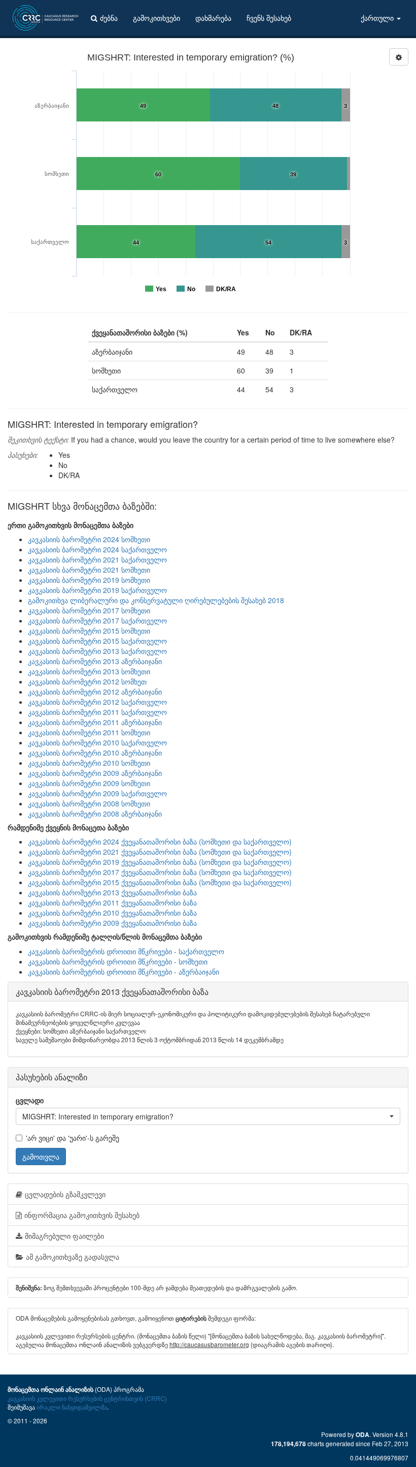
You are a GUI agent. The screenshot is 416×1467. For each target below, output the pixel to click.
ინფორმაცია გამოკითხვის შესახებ (82, 1215)
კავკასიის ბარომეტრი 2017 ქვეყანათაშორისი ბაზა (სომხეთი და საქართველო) (160, 872)
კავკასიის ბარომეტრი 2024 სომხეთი (89, 539)
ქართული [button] (378, 18)
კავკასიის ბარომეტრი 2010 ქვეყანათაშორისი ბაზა (112, 913)
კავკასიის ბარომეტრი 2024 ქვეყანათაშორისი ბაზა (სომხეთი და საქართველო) (160, 841)
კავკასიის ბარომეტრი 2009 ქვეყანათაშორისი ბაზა (112, 923)
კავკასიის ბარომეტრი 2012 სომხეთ (87, 681)
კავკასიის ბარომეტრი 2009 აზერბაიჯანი (95, 773)
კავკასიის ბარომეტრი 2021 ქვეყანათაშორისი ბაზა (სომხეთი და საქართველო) (160, 852)
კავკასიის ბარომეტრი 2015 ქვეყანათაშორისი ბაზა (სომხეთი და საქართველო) (160, 882)
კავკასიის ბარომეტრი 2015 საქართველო (97, 641)
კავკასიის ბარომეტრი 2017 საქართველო (97, 620)
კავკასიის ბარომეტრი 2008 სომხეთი (89, 803)
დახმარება (213, 18)
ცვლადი (30, 1100)
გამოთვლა (40, 1156)
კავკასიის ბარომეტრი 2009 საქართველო (97, 793)
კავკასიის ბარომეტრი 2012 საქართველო (97, 702)
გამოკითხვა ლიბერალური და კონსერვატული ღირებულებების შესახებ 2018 (156, 600)
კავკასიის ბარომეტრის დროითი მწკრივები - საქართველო (126, 951)
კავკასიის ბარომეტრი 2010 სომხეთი (89, 763)
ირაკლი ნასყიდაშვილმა (72, 1406)
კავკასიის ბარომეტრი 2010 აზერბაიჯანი (95, 752)
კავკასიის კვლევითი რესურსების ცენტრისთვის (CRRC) (87, 1398)
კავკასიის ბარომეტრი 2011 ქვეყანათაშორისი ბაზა (112, 902)
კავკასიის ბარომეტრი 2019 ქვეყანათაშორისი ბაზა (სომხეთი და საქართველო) (160, 862)
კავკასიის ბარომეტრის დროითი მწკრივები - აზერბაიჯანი (123, 971)
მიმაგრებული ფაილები (64, 1236)
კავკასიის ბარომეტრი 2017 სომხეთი (89, 610)
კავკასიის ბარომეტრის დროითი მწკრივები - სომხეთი (117, 961)
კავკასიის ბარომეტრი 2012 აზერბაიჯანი (95, 691)
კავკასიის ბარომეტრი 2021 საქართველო (97, 559)
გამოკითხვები (156, 18)
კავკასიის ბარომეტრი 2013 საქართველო (97, 651)
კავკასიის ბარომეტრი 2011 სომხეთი (89, 732)
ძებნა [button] (109, 18)
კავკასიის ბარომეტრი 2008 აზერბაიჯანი (95, 813)
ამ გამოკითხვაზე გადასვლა (72, 1257)
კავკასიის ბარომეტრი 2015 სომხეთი (89, 631)
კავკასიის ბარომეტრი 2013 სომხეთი (89, 671)
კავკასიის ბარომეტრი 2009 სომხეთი (89, 783)
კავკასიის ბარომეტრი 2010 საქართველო (97, 742)
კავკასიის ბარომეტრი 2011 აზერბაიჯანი (95, 722)
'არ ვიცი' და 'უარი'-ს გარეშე (72, 1138)
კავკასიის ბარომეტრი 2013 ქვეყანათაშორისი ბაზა (112, 892)
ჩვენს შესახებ (269, 18)
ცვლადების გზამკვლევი (65, 1194)
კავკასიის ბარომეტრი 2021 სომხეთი (89, 570)
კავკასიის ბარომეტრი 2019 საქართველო (97, 590)
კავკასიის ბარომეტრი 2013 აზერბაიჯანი (95, 661)
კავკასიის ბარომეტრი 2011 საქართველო (97, 712)
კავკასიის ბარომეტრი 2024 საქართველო (97, 549)
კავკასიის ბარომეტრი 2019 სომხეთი (89, 580)
